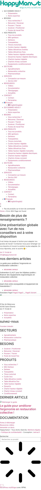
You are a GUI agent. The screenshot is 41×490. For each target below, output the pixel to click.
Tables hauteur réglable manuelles (21, 54)
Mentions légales (34, 430)
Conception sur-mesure (17, 78)
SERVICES (8, 76)
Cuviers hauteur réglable (17, 47)
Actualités (11, 93)
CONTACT (8, 95)
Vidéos (10, 86)
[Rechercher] (1, 485)
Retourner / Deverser (16, 23)
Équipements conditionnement (19, 64)
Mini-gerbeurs (13, 37)
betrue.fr (36, 432)
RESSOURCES (9, 83)
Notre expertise (14, 16)
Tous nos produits (14, 35)
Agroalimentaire (14, 69)
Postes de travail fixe (16, 30)
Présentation (12, 13)
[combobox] (20, 439)
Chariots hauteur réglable (17, 59)
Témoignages (13, 91)
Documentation (14, 88)
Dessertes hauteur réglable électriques (22, 57)
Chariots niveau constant (17, 62)
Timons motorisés (14, 45)
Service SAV (12, 81)
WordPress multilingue (8, 487)
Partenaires (12, 100)
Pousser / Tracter (14, 25)
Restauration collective (16, 71)
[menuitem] (22, 102)
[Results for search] (20, 462)
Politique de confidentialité (11, 432)
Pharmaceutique (14, 74)
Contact (11, 98)
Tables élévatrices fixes (17, 52)
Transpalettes (13, 42)
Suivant (33, 293)
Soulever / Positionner (16, 28)
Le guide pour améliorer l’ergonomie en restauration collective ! (18, 409)
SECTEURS (8, 66)
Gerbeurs (11, 40)
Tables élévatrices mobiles (18, 50)
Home (2, 211)
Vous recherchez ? (15, 21)
